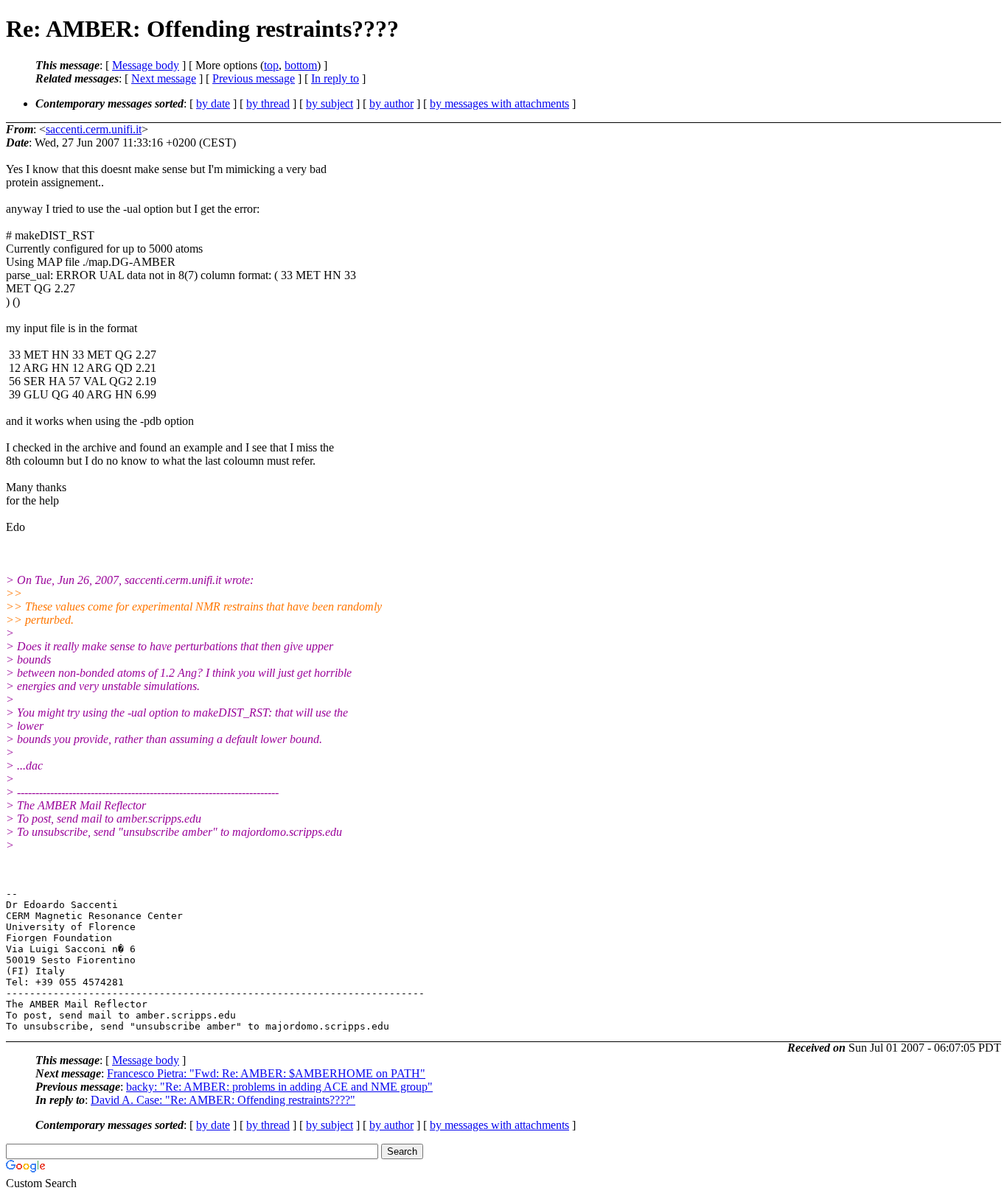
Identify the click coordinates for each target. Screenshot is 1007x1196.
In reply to (335, 78)
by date (213, 103)
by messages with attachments (499, 103)
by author (391, 103)
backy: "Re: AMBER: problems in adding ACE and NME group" (279, 1086)
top (271, 65)
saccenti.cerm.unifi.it (94, 129)
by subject (329, 103)
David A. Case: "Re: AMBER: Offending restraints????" (223, 1100)
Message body (145, 65)
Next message (163, 78)
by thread (268, 103)
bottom (301, 65)
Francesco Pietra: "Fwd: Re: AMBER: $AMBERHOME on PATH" (266, 1073)
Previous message (253, 78)
